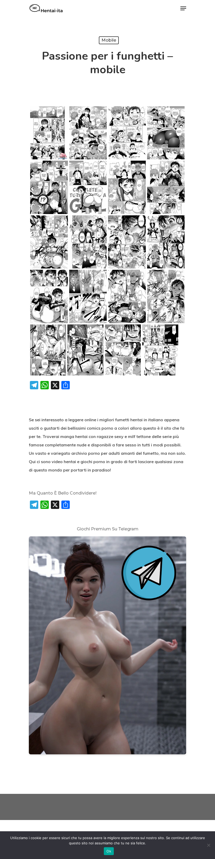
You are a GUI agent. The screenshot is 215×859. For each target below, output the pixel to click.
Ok (108, 851)
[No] (208, 845)
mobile (108, 40)
